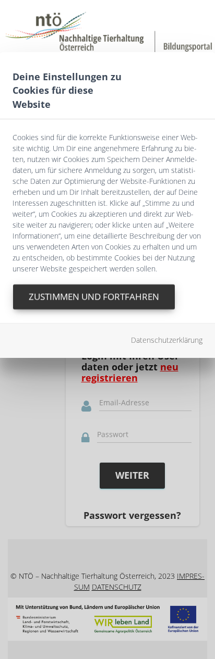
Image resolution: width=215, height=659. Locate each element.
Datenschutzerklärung (166, 340)
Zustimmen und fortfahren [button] (94, 297)
